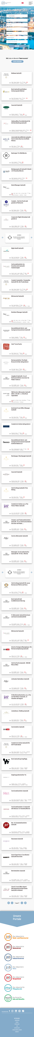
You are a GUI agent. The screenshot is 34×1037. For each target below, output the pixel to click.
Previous (2, 237)
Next (31, 237)
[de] (23, 3)
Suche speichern (17, 61)
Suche (17, 46)
